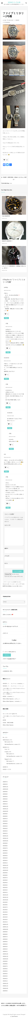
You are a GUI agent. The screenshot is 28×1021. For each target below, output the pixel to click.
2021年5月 (5, 912)
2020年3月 (5, 946)
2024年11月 (5, 808)
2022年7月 (5, 877)
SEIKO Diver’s (6, 739)
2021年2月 (5, 919)
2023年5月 (5, 853)
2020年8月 (5, 934)
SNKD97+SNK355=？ (7, 241)
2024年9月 (5, 813)
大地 (5, 20)
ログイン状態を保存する (10, 651)
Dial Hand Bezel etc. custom (11, 744)
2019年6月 (5, 968)
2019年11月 (5, 956)
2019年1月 (5, 981)
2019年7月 (5, 966)
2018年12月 (5, 983)
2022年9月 (5, 872)
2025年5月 (5, 796)
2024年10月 (5, 811)
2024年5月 (5, 823)
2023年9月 (5, 843)
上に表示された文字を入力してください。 (12, 643)
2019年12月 (5, 954)
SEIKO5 (17, 20)
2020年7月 (5, 936)
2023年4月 (5, 855)
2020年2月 (5, 949)
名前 (6, 548)
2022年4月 (5, 885)
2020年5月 (5, 941)
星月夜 (4, 696)
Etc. (4, 737)
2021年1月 (5, 922)
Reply (6, 318)
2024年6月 (5, 821)
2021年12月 (5, 895)
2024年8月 (5, 816)
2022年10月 (5, 870)
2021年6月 (5, 909)
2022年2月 (5, 890)
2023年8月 (5, 845)
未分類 (4, 767)
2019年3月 (5, 976)
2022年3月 (5, 887)
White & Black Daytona (8, 698)
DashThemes (15, 1016)
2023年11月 (5, 838)
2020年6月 (5, 939)
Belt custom (7, 741)
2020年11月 (5, 926)
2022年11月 (5, 867)
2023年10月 (5, 840)
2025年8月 (5, 794)
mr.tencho (6, 357)
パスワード (5, 633)
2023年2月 (5, 860)
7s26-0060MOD (6, 216)
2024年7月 (5, 818)
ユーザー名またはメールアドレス (10, 626)
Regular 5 (7, 759)
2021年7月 (5, 907)
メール (7, 555)
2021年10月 (5, 899)
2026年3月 (5, 784)
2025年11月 (5, 786)
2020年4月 (5, 944)
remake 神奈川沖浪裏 (8, 722)
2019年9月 (5, 961)
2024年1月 (5, 833)
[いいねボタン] (4, 160)
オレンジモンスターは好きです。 (10, 713)
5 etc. (6, 749)
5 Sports (6, 751)
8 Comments (7, 22)
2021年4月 (5, 914)
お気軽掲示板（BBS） (8, 671)
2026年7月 (5, 781)
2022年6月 (5, 880)
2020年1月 (5, 951)
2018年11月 (5, 985)
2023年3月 (5, 858)
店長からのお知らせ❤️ (8, 614)
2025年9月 (5, 791)
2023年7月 (5, 848)
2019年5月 (5, 971)
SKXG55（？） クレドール (9, 683)
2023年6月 (5, 850)
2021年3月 (5, 917)
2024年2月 (5, 831)
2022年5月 (5, 882)
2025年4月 (5, 799)
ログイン (7, 655)
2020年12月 (5, 924)
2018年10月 (5, 988)
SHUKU (8, 694)
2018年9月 (5, 990)
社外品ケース (6, 769)
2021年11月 (5, 897)
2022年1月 (5, 892)
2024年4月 (5, 826)
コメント (7, 525)
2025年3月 (5, 801)
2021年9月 (5, 902)
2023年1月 (5, 863)
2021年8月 (5, 904)
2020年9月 (5, 931)
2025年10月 (5, 789)
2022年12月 (5, 865)
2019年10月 (5, 958)
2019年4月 (5, 973)
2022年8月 (5, 875)
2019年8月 (5, 963)
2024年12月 (5, 806)
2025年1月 (5, 803)
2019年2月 (5, 978)
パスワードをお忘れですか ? (9, 658)
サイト (6, 563)
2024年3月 (5, 828)
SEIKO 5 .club (14, 2)
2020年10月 (5, 929)
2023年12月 (5, 835)
